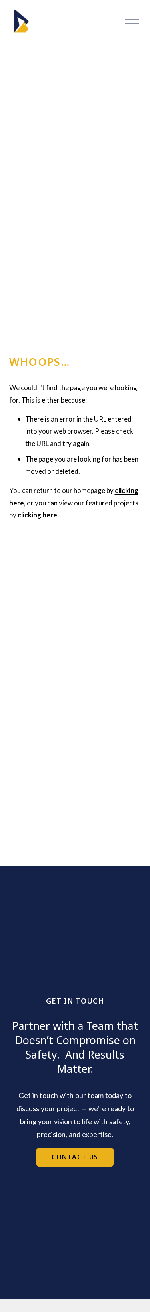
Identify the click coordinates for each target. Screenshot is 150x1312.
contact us (75, 1157)
